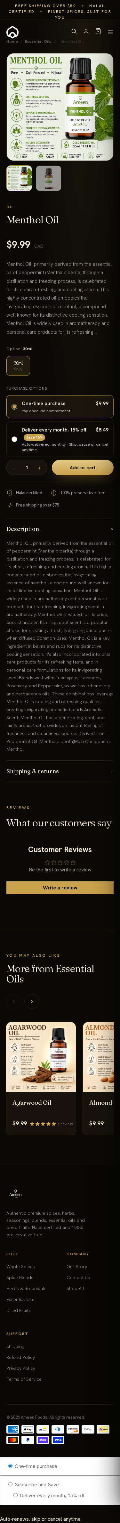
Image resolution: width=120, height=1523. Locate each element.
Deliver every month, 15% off (52, 1495)
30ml (18, 365)
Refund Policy (20, 1357)
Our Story (77, 1266)
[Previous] (13, 1001)
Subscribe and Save (36, 1484)
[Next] (31, 1001)
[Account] (86, 32)
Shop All (75, 1288)
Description (60, 529)
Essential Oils (20, 1299)
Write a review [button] (60, 887)
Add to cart (83, 467)
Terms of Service (24, 1379)
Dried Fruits (18, 1310)
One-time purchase (35, 1466)
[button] (43, 1123)
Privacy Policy (20, 1368)
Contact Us (78, 1277)
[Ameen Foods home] (12, 32)
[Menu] (110, 32)
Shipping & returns (60, 771)
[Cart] (98, 32)
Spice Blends (19, 1277)
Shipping (15, 1346)
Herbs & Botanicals (26, 1288)
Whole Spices (20, 1266)
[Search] (74, 32)
